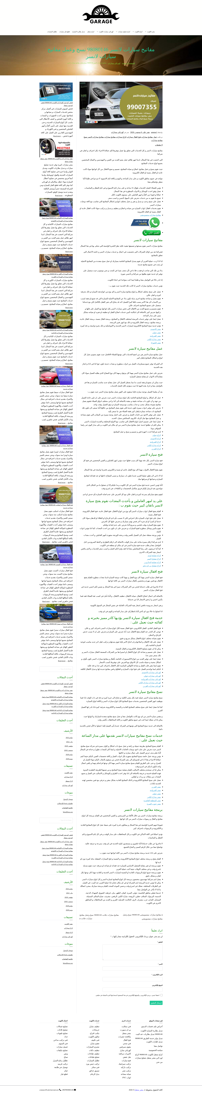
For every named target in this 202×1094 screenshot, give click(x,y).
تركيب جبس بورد (92, 1064)
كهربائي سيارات (117, 132)
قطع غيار (64, 1074)
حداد (66, 1036)
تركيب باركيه (126, 1067)
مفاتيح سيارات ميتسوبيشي (150, 215)
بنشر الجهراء (156, 342)
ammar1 (154, 132)
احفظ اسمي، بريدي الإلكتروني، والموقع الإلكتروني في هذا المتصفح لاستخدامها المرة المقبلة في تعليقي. (127, 995)
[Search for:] (56, 669)
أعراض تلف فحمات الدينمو (152, 1026)
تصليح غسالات (62, 1026)
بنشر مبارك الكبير (154, 339)
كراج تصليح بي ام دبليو (152, 565)
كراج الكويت (138, 32)
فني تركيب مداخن (60, 1040)
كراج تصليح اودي (154, 555)
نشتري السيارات (92, 1047)
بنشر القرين (156, 787)
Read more (57, 136)
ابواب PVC (126, 1077)
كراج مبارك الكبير (154, 445)
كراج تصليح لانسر (154, 559)
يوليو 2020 (69, 754)
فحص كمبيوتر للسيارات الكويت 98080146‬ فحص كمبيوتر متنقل (57, 104)
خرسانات (95, 1029)
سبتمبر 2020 (68, 750)
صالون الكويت (93, 1036)
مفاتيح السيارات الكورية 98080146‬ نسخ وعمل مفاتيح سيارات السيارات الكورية (57, 275)
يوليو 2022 (69, 737)
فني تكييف (95, 1040)
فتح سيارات (126, 1060)
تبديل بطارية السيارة (78, 32)
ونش (66, 1053)
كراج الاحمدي (155, 438)
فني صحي (127, 1043)
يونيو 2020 (69, 759)
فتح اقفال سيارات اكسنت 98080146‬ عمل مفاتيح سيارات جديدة (56, 566)
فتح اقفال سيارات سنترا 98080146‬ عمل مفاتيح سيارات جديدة (57, 625)
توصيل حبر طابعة (61, 1067)
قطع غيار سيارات (64, 32)
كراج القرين (156, 448)
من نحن (159, 1062)
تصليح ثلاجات (62, 1029)
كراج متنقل (90, 32)
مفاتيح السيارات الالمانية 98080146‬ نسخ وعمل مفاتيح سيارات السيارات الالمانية (57, 219)
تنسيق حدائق (94, 1070)
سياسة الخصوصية (156, 1050)
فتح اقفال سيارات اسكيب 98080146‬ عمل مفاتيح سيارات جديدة (56, 506)
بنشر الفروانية (155, 336)
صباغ (66, 1057)
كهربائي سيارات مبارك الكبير (149, 682)
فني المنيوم (63, 1043)
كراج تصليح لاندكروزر (152, 562)
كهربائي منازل (125, 1050)
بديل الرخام (94, 1074)
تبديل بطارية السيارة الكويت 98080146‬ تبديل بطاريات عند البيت (149, 1032)
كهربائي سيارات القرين (152, 686)
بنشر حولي (156, 332)
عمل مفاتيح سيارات (149, 137)
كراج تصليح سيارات (124, 32)
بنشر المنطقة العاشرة (152, 800)
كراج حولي (156, 435)
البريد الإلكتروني (157, 974)
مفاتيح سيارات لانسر (96, 137)
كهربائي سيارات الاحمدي (151, 672)
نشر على (140, 132)
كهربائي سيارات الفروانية (151, 679)
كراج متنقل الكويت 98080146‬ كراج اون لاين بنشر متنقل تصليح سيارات (149, 1056)
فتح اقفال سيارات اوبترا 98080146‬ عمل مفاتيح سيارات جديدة (57, 447)
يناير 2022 (69, 742)
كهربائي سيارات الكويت (106, 32)
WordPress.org (68, 812)
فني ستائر (95, 1067)
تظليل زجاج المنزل (60, 1060)
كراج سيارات (121, 137)
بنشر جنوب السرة (154, 804)
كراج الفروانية (155, 442)
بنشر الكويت (151, 32)
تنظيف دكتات (94, 1050)
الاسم (160, 964)
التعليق (160, 942)
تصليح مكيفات (62, 1050)
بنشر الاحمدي (155, 329)
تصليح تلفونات (62, 1033)
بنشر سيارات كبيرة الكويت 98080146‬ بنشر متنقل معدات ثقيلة (56, 160)
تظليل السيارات (52, 32)
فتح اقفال (127, 1040)
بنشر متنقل (126, 1033)
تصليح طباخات (93, 1057)
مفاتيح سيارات (110, 137)
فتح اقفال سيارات (134, 137)
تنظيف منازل (94, 1026)
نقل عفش (127, 1057)
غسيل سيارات (62, 1047)
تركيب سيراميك (125, 1064)
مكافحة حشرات (124, 1036)
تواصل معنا (158, 1046)
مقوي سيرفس (125, 1047)
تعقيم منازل (94, 1043)
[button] (146, 31)
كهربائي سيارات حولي (152, 676)
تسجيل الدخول (68, 799)
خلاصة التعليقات (67, 808)
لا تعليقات (159, 145)
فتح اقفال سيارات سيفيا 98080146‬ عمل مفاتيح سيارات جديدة (57, 387)
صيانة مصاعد (126, 1074)
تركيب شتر (126, 1070)
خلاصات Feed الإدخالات (65, 803)
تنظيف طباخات (93, 1053)
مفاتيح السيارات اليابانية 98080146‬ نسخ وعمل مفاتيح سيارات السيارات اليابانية (57, 331)
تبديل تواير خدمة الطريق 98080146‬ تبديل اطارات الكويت (149, 1040)
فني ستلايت (126, 1026)
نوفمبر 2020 (69, 746)
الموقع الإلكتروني (157, 985)
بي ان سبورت (125, 1029)
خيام (66, 1070)
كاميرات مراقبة (125, 1053)
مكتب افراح (94, 1033)
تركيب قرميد (63, 1064)
